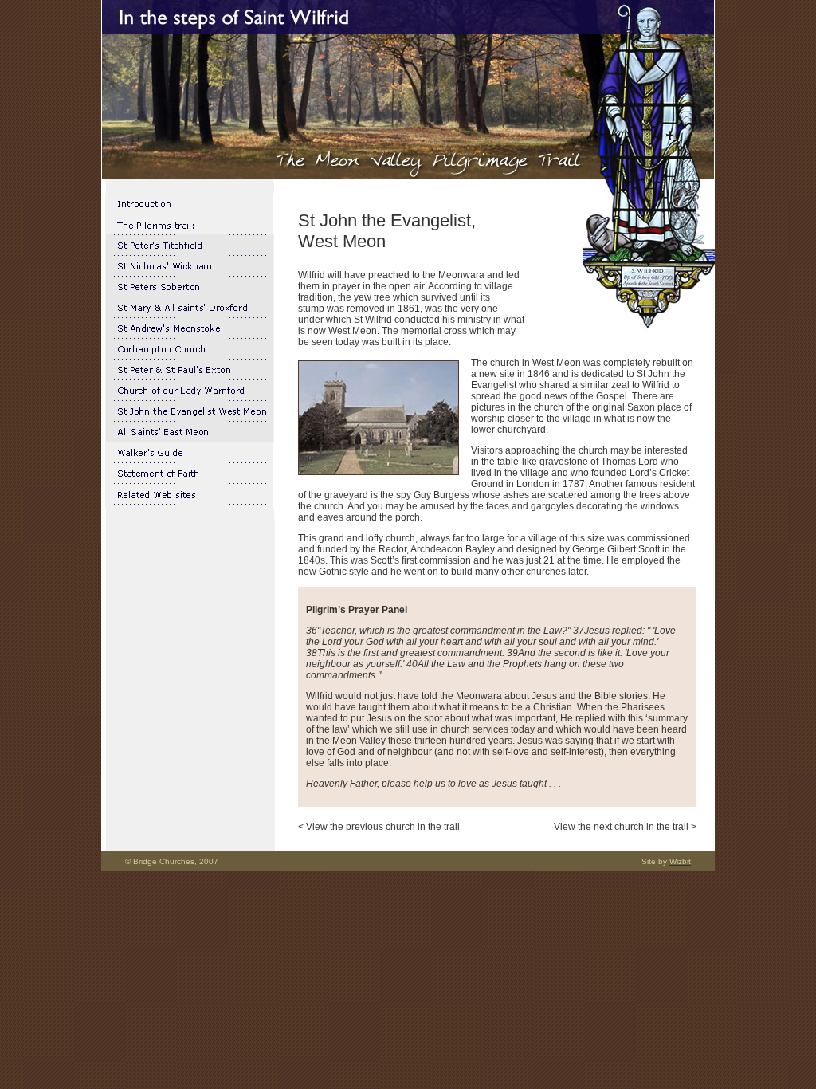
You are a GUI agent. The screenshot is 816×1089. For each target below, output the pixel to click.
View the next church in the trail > (625, 826)
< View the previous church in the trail (379, 826)
